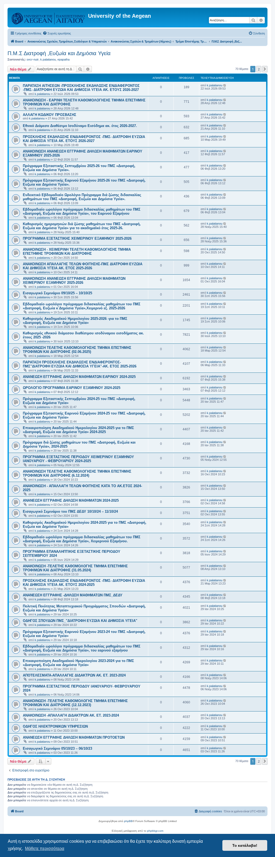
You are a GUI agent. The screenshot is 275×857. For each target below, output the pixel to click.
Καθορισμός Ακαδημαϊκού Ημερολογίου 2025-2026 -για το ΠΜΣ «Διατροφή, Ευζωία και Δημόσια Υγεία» (75, 321)
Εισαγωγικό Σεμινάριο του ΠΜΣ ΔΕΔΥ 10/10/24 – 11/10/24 (70, 511)
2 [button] (259, 69)
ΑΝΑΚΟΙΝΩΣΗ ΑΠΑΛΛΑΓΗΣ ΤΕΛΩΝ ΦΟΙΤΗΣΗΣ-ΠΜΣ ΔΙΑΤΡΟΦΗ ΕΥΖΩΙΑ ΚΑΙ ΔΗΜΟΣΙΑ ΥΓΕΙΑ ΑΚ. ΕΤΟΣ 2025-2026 (82, 266)
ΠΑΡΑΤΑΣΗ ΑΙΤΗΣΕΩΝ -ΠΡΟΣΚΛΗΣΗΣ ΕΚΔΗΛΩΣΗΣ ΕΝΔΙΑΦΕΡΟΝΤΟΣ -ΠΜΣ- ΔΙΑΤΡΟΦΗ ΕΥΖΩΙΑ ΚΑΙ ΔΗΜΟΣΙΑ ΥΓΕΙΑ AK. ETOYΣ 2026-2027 (81, 88)
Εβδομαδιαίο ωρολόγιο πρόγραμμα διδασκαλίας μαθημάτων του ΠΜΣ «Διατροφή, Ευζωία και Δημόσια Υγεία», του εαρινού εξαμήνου (81, 648)
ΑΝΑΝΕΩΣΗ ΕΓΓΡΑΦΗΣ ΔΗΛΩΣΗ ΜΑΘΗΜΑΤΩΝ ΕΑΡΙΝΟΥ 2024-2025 (79, 377)
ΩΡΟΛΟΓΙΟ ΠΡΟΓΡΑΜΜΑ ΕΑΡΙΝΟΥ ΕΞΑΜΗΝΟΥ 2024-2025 (71, 388)
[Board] (48, 17)
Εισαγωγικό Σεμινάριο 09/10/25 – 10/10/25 (57, 293)
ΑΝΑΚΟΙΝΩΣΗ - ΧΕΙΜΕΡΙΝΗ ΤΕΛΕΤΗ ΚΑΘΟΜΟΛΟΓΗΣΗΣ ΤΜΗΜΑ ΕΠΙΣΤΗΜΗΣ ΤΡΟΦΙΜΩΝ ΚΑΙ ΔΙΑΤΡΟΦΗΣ (77, 251)
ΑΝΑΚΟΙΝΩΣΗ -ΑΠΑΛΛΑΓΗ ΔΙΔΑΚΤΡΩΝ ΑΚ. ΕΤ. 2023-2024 (71, 715)
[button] (264, 69)
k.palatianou (48, 59)
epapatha (63, 59)
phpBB (128, 821)
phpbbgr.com (155, 830)
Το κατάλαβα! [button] (244, 845)
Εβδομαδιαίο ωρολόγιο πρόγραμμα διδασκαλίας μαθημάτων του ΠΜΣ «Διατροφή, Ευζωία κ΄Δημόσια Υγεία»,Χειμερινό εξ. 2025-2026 (81, 306)
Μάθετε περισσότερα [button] (44, 848)
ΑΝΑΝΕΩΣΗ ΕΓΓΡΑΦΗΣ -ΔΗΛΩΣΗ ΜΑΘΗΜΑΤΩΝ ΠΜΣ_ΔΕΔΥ (72, 595)
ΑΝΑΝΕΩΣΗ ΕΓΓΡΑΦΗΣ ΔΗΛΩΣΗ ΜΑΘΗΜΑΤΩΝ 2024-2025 (71, 500)
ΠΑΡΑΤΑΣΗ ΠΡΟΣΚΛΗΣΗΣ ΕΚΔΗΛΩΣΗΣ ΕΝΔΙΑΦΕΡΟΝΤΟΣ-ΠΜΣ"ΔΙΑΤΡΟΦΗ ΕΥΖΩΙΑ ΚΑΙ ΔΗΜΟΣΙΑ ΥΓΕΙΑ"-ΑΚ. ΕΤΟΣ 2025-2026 (79, 364)
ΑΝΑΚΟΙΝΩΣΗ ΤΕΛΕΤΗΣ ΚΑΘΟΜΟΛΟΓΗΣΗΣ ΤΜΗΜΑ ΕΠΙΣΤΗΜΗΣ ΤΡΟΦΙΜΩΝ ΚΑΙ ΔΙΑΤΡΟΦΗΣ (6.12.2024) (77, 473)
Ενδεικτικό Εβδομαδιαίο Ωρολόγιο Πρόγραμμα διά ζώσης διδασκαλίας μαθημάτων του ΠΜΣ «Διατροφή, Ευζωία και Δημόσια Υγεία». (82, 197)
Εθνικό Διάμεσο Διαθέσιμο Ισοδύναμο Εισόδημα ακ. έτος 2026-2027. (80, 126)
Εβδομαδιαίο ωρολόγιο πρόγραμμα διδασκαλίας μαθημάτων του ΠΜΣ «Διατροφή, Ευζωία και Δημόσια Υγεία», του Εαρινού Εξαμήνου (81, 211)
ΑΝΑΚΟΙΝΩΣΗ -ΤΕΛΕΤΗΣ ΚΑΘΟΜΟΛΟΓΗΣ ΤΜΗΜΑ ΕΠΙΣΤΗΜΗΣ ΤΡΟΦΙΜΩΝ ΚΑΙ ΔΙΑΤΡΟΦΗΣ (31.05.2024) (75, 568)
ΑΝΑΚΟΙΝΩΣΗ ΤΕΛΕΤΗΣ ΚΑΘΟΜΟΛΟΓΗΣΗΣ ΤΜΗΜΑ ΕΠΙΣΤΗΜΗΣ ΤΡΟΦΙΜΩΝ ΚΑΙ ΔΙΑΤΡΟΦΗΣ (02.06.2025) (77, 350)
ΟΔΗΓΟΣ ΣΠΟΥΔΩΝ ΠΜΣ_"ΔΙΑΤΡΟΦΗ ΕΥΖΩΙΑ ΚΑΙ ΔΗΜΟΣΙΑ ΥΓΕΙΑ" (80, 621)
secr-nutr (33, 59)
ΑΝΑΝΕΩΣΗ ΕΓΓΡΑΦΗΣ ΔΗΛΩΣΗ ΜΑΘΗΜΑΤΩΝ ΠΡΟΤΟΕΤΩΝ (74, 737)
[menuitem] (57, 33)
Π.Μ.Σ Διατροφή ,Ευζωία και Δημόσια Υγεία (59, 53)
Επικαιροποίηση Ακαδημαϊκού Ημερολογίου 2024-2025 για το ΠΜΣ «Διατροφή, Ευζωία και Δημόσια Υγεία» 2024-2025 (78, 430)
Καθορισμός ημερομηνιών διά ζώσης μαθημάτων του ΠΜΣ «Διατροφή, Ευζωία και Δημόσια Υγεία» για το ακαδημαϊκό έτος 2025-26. (82, 226)
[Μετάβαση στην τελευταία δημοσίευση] (225, 85)
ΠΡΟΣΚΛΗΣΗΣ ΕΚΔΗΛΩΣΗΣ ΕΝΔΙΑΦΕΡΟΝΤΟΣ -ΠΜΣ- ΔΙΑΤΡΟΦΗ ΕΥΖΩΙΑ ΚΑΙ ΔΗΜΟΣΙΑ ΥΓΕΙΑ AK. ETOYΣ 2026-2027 (84, 139)
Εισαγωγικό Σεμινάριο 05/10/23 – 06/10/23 (57, 748)
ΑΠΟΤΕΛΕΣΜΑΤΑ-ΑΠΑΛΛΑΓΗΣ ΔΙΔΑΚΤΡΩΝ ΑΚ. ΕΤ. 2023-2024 (74, 675)
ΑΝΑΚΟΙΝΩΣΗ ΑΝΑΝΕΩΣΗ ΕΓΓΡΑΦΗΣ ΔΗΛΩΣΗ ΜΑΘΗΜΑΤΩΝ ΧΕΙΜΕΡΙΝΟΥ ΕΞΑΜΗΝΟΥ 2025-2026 (74, 281)
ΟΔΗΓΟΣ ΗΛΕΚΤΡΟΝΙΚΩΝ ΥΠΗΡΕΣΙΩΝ (55, 726)
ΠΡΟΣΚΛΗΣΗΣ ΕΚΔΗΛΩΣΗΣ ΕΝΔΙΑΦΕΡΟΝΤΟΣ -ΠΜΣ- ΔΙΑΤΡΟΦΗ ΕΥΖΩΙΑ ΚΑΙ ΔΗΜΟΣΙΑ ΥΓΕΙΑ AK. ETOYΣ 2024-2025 (84, 583)
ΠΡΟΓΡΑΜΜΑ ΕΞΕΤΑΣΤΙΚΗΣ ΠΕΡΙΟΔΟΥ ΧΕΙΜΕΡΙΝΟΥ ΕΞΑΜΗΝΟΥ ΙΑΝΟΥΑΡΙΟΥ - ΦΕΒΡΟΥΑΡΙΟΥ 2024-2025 (78, 459)
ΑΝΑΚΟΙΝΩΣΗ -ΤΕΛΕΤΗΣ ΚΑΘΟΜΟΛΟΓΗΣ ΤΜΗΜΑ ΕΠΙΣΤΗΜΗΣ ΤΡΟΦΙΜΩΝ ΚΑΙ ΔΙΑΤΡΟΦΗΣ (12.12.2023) (75, 703)
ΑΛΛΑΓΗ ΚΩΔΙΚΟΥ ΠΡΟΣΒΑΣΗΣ (49, 115)
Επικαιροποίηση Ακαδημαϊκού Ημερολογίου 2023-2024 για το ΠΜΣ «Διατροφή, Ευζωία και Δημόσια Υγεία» (78, 663)
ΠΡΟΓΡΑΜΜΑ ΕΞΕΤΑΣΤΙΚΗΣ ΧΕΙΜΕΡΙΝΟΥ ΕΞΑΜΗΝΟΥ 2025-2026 (77, 238)
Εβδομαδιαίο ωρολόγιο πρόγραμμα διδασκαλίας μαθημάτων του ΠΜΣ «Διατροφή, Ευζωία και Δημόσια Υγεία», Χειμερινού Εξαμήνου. (81, 539)
